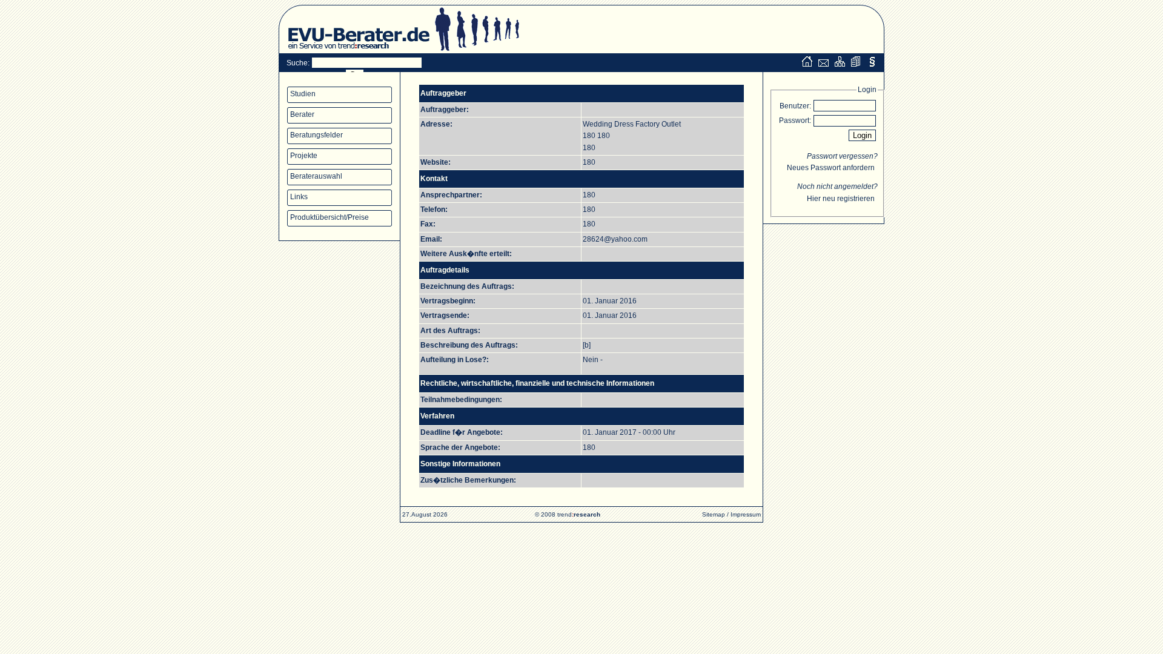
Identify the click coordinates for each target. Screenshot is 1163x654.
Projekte (303, 155)
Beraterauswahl (316, 176)
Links (299, 197)
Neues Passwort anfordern (831, 168)
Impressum (746, 514)
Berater (302, 114)
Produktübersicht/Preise (329, 217)
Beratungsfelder (316, 135)
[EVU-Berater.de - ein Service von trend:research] (354, 51)
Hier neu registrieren (841, 198)
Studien (303, 94)
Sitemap (713, 514)
